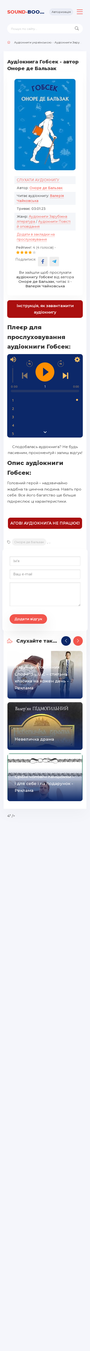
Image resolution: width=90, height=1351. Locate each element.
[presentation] (66, 641)
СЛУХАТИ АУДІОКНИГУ (38, 180)
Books (26, 12)
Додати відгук (28, 619)
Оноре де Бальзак (46, 188)
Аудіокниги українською (33, 42)
